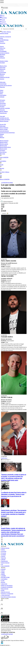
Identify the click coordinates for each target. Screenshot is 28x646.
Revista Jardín (3, 149)
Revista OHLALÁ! (4, 140)
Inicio (3, 15)
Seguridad (2, 67)
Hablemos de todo (5, 77)
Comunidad (3, 72)
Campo (2, 49)
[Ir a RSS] (2, 613)
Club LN (4, 22)
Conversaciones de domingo (7, 132)
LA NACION (4, 182)
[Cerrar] (23, 26)
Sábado (2, 134)
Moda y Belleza (4, 111)
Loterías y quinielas (5, 108)
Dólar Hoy (2, 48)
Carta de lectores (4, 131)
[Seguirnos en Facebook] (2, 600)
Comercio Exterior (4, 53)
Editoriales (2, 82)
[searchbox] (13, 29)
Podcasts (2, 110)
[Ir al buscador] (2, 10)
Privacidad (10, 634)
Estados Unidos (4, 61)
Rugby (1, 92)
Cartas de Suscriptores (6, 85)
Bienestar (2, 74)
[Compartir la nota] (2, 207)
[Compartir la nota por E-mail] (5, 211)
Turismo (2, 101)
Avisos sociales (4, 129)
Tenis (1, 93)
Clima (1, 38)
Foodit (3, 20)
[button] (14, 102)
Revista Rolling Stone (5, 147)
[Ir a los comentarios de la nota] (3, 205)
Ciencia (2, 75)
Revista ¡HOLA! (3, 142)
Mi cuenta (4, 24)
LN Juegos (2, 100)
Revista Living (3, 145)
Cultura (2, 71)
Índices (2, 56)
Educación (2, 69)
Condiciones (4, 634)
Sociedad (10, 182)
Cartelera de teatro (5, 119)
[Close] (2, 538)
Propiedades (3, 51)
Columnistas (3, 84)
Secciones (4, 17)
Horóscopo (3, 105)
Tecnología (3, 103)
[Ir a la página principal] (14, 13)
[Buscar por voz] (26, 29)
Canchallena (3, 95)
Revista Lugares (4, 144)
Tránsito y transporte (5, 36)
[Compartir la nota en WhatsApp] (3, 207)
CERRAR (2, 0)
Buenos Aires (3, 66)
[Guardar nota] (2, 205)
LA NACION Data (4, 40)
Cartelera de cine (4, 118)
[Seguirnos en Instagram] (2, 609)
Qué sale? (2, 116)
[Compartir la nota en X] (3, 211)
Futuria (2, 46)
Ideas (1, 136)
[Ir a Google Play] (5, 618)
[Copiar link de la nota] (2, 209)
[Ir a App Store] (5, 621)
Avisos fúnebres (4, 127)
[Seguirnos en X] (2, 604)
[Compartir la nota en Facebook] (2, 211)
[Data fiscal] (2, 643)
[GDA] (5, 639)
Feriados (2, 106)
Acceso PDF (3, 124)
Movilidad (2, 54)
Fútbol (1, 90)
